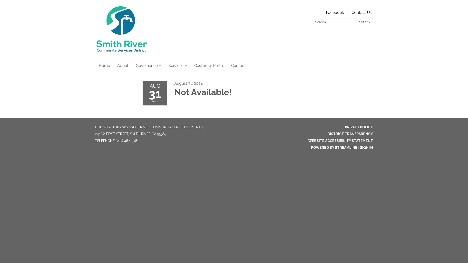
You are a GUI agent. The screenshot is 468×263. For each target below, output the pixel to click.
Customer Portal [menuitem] (209, 65)
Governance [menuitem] (147, 65)
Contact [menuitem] (238, 65)
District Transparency (350, 134)
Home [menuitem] (104, 65)
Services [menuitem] (176, 65)
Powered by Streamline (334, 148)
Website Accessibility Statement (340, 141)
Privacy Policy (359, 127)
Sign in (366, 148)
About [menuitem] (122, 65)
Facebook (335, 12)
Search (364, 22)
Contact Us (361, 12)
